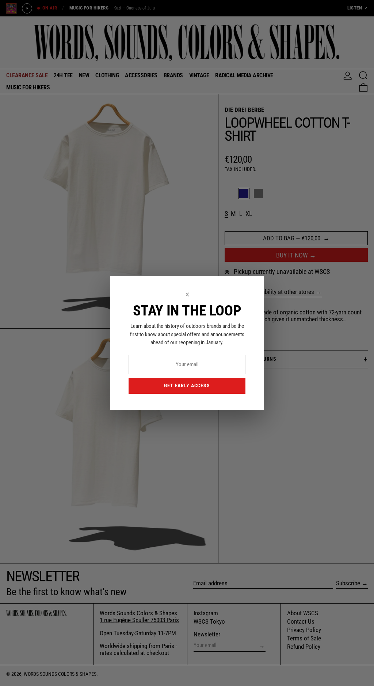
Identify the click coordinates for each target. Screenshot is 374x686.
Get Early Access (187, 385)
